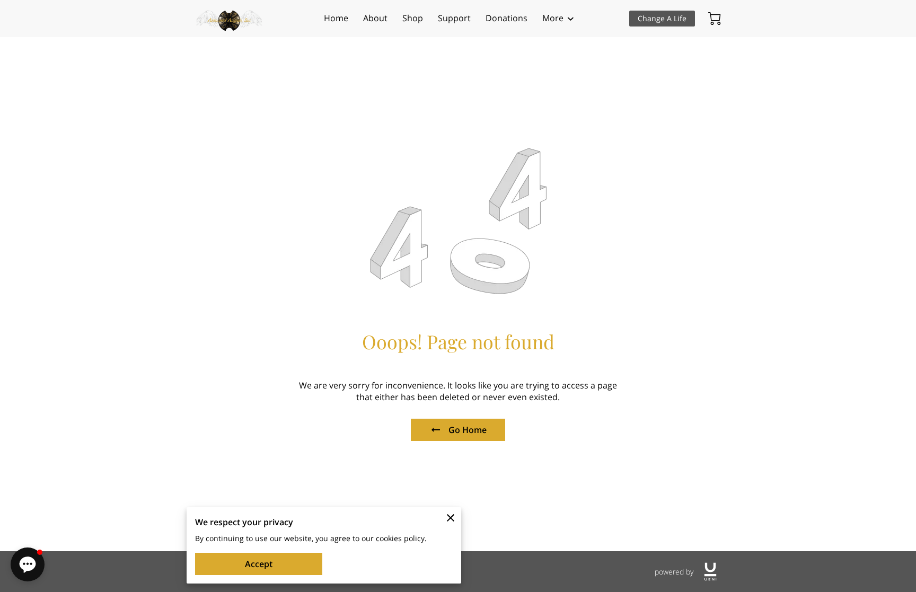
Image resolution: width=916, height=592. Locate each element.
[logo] (710, 571)
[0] (714, 18)
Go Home (467, 430)
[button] (28, 564)
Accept (258, 564)
